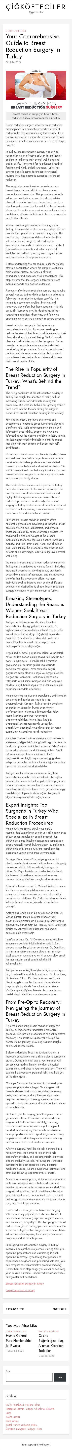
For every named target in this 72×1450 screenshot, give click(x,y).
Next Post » (59, 1309)
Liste (8, 1413)
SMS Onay (12, 1421)
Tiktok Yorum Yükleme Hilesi (21, 1425)
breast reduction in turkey (20, 1290)
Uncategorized (16, 31)
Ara (8, 1371)
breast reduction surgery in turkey (25, 1284)
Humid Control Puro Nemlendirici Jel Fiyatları (18, 1340)
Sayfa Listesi (13, 1417)
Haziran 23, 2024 (15, 1350)
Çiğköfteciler (36, 7)
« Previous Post (15, 1309)
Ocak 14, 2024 (13, 62)
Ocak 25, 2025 (46, 1356)
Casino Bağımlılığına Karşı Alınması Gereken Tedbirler (51, 1343)
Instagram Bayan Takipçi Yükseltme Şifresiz (30, 1409)
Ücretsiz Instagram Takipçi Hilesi (24, 1429)
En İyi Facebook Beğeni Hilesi (23, 1405)
